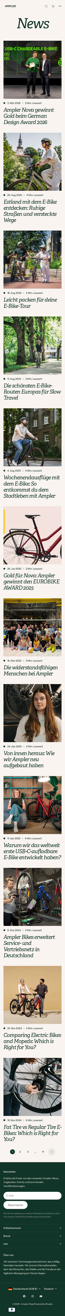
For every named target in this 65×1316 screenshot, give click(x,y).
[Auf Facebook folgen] (24, 1296)
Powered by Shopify (43, 1304)
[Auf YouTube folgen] (41, 1296)
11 (43, 1151)
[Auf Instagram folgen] (32, 1296)
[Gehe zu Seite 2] (51, 1151)
